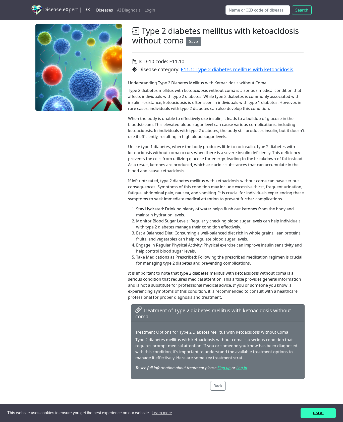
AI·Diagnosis (129, 10)
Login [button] (150, 10)
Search (301, 10)
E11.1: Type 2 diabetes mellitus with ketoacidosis (237, 69)
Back (217, 386)
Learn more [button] (162, 413)
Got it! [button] (318, 413)
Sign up (224, 368)
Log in (241, 368)
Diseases (104, 10)
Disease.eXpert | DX (66, 9)
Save (193, 41)
